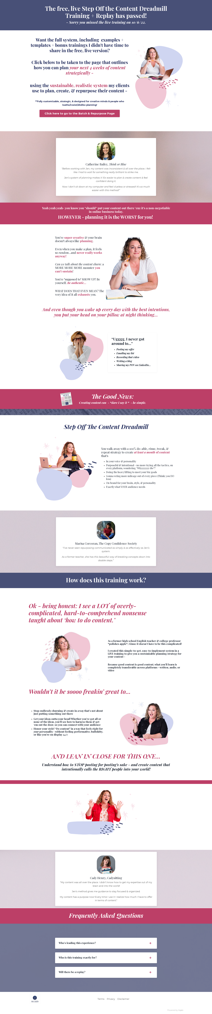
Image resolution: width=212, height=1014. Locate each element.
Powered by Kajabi (175, 1010)
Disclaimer (123, 999)
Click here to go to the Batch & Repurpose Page (80, 113)
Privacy (111, 999)
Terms (100, 999)
